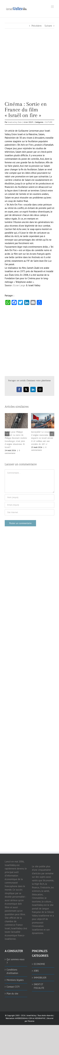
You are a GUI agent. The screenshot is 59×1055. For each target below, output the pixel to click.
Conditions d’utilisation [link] (12, 967)
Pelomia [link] (31, 1016)
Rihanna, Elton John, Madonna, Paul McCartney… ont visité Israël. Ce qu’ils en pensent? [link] (16, 436)
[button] (7, 431)
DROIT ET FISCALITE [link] (39, 981)
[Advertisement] (29, 72)
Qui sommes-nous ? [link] (15, 956)
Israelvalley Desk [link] (15, 122)
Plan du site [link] (12, 989)
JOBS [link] (36, 966)
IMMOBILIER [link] (40, 973)
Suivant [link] (48, 25)
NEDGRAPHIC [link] (39, 1014)
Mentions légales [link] (15, 975)
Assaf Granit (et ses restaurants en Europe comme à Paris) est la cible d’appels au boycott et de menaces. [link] (42, 435)
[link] (16, 8)
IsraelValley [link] (31, 1011)
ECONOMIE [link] (39, 959)
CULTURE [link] (48, 122)
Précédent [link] (36, 25)
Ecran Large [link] (19, 285)
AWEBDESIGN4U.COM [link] (23, 1014)
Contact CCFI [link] (13, 982)
